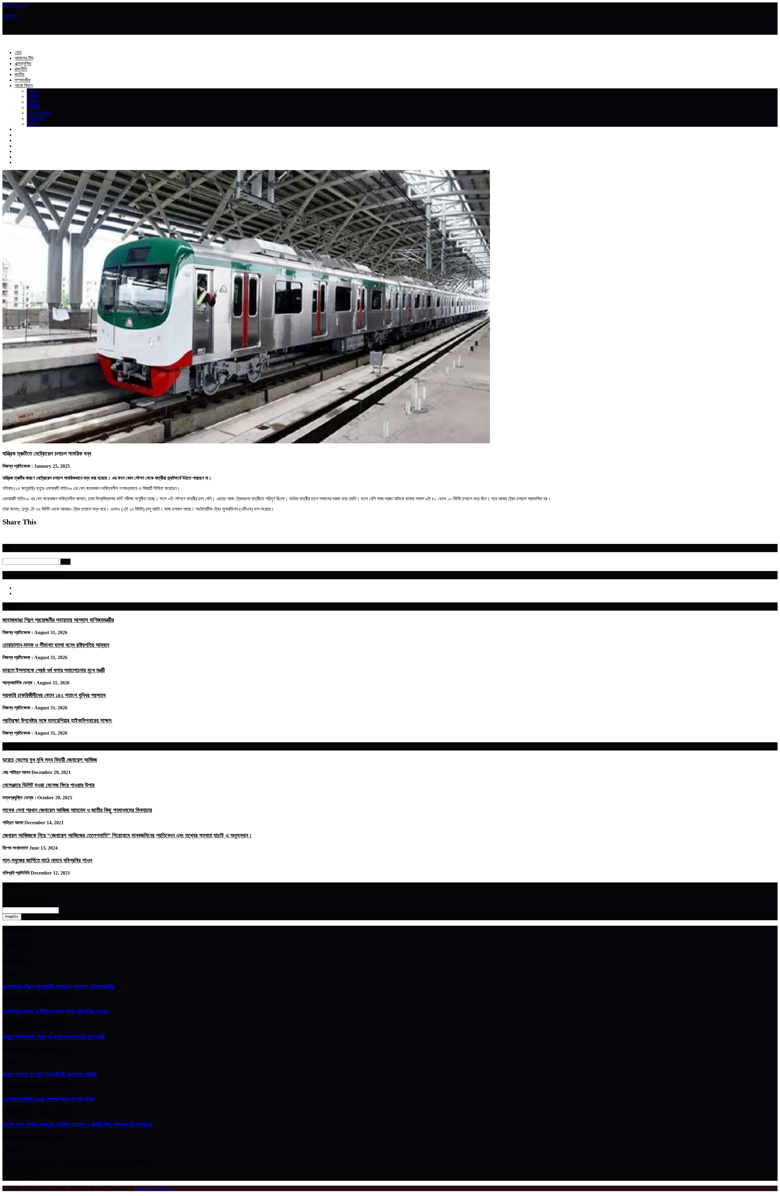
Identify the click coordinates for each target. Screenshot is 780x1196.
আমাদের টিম (24, 58)
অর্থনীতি (33, 107)
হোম (18, 52)
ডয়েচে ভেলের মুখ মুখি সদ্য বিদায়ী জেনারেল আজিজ (49, 760)
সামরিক (32, 96)
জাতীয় (19, 74)
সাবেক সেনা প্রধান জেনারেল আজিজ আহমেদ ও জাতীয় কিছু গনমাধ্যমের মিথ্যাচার (77, 810)
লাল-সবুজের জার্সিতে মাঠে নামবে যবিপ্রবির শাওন (47, 860)
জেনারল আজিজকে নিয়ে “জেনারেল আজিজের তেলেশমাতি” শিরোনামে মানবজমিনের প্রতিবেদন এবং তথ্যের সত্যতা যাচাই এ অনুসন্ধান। (127, 835)
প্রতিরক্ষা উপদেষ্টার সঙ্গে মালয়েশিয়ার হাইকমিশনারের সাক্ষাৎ (57, 720)
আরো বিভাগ (24, 85)
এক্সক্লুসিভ (23, 63)
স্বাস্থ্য (32, 91)
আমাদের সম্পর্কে (14, 5)
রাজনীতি (21, 69)
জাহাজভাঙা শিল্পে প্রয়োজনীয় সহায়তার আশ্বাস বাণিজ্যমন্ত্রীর (58, 620)
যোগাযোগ (9, 16)
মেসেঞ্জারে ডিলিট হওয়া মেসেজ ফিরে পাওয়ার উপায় (48, 785)
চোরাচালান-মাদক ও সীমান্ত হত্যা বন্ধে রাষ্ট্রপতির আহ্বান (55, 645)
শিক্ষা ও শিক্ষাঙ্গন (39, 112)
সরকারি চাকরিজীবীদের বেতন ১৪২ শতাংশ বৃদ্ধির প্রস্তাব (54, 695)
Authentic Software (154, 1188)
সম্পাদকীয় (22, 80)
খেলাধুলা (33, 102)
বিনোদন (32, 123)
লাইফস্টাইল (36, 118)
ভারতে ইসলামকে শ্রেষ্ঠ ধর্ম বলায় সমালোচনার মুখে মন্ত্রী (53, 670)
